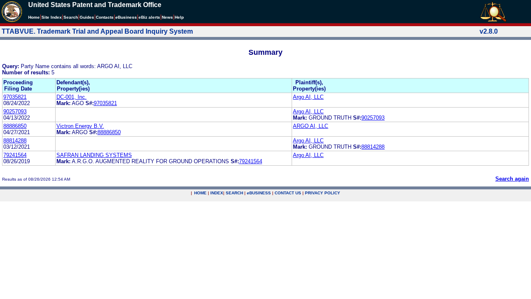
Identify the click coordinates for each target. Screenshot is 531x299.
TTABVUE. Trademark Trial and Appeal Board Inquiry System (97, 31)
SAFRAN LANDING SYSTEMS (94, 155)
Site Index (51, 17)
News (167, 17)
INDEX (216, 193)
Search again (512, 179)
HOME (200, 193)
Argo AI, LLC (308, 97)
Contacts (105, 17)
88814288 (15, 140)
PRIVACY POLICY (322, 193)
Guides (87, 17)
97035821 (15, 97)
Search (70, 17)
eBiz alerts (149, 17)
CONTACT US (288, 193)
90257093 (15, 111)
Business (126, 17)
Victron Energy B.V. (80, 126)
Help (179, 17)
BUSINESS (259, 193)
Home (34, 17)
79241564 (15, 155)
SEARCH (234, 193)
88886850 (15, 126)
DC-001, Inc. (71, 97)
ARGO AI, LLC (310, 126)
